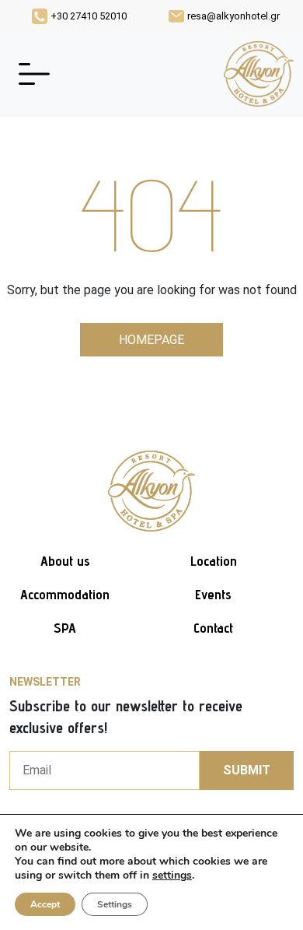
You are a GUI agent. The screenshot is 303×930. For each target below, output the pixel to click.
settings (172, 876)
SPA (65, 627)
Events (213, 594)
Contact (213, 627)
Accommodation (65, 594)
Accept (45, 904)
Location (213, 561)
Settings (114, 904)
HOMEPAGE (151, 339)
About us (65, 561)
